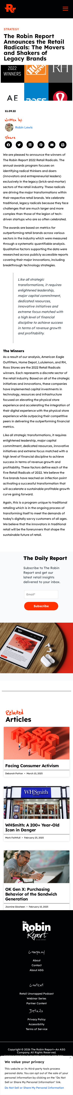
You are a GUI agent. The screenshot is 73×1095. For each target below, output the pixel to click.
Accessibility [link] (36, 1024)
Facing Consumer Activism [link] (33, 765)
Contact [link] (37, 965)
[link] (10, 8)
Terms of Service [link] (36, 1029)
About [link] (36, 960)
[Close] (70, 1057)
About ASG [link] (37, 970)
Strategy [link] (11, 29)
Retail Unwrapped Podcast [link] (36, 993)
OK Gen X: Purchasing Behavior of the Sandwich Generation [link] (31, 894)
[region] (36, 1075)
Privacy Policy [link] (36, 1019)
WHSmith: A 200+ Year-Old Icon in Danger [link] (32, 827)
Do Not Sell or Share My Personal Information (34, 1087)
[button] (9, 144)
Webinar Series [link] (36, 998)
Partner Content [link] (36, 1003)
